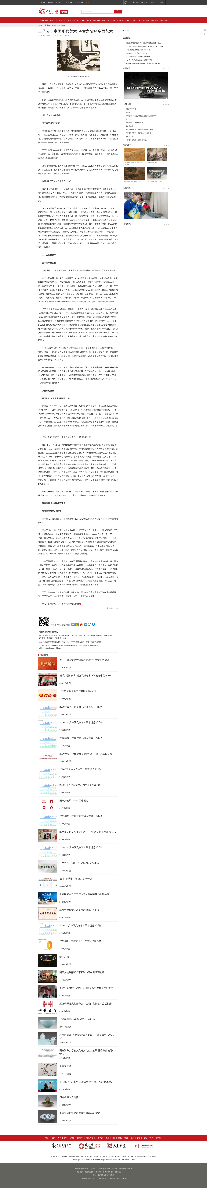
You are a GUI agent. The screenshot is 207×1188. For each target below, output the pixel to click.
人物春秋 (62, 25)
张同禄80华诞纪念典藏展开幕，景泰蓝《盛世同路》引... (144, 63)
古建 (161, 20)
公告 (143, 20)
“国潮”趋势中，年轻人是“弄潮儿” (76, 878)
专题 (53, 1138)
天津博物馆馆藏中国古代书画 (132, 181)
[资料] (121, 20)
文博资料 (80, 1138)
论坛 (132, 1138)
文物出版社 (130, 1156)
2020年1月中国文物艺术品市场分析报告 (80, 785)
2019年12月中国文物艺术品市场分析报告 (81, 816)
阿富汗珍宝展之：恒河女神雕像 (136, 140)
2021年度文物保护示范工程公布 (136, 53)
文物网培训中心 (131, 109)
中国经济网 (99, 1160)
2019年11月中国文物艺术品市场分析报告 (81, 847)
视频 (65, 1138)
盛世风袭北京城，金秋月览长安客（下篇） (140, 129)
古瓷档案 (89, 1138)
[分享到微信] (89, 624)
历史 (98, 20)
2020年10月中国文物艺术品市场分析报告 (81, 738)
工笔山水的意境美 (152, 162)
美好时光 (129, 112)
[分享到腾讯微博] (85, 624)
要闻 (46, 20)
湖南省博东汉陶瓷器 (70, 1097)
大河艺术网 (106, 1156)
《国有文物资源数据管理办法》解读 (138, 50)
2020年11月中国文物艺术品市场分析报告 (81, 722)
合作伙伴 (122, 1168)
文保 (55, 20)
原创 (72, 1138)
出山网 (60, 1156)
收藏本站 (50, 2)
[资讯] (42, 20)
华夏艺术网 (117, 1160)
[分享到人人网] (93, 624)
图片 (82, 2)
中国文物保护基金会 (142, 1156)
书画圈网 (76, 1156)
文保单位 (128, 20)
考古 (51, 20)
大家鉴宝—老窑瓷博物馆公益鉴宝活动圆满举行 (84, 894)
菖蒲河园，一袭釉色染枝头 (135, 123)
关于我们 (78, 1168)
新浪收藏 (54, 1156)
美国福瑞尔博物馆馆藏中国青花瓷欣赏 (79, 1113)
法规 (147, 20)
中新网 (133, 1160)
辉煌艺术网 (97, 1156)
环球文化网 (121, 1156)
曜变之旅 (64, 956)
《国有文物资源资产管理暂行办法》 (78, 691)
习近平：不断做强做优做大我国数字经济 (139, 60)
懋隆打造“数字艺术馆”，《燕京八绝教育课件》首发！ (87, 988)
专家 (138, 20)
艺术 (76, 2)
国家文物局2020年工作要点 (73, 800)
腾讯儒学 (75, 1160)
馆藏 (134, 20)
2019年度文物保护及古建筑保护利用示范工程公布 (85, 753)
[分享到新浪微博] (81, 624)
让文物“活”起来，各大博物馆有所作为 (79, 863)
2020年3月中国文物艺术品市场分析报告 (80, 769)
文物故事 (88, 20)
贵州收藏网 (90, 1160)
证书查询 (99, 1138)
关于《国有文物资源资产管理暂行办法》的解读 (84, 660)
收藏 (71, 2)
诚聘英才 (129, 1168)
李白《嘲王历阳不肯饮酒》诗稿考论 (138, 57)
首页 (44, 2)
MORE (165, 68)
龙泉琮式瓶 (129, 126)
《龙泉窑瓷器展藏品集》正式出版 (77, 1019)
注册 (161, 2)
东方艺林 (82, 1160)
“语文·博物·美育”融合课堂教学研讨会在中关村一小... (86, 675)
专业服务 (85, 1168)
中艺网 (113, 1156)
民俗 (103, 20)
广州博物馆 (108, 1160)
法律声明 (114, 1168)
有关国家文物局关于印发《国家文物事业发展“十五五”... (144, 43)
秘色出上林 (129, 136)
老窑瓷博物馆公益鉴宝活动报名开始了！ (80, 910)
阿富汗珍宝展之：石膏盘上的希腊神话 (138, 133)
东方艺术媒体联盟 (86, 1156)
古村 (165, 20)
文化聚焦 (53, 25)
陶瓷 (113, 1138)
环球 (64, 20)
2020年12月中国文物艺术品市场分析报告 (81, 706)
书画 (107, 1138)
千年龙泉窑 (65, 1066)
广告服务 (92, 1168)
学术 (107, 20)
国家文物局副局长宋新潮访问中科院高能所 (81, 972)
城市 (69, 20)
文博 (65, 2)
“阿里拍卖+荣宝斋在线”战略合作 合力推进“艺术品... (86, 1081)
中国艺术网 (68, 1156)
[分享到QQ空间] (77, 624)
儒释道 (113, 20)
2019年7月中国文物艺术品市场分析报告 (80, 941)
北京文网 (153, 1156)
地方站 (158, 1138)
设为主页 (58, 2)
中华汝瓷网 (125, 1160)
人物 (94, 20)
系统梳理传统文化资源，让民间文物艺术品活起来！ (86, 1003)
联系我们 (100, 1168)
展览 (120, 1138)
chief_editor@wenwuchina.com (51, 648)
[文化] (82, 20)
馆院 (73, 20)
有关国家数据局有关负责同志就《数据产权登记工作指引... (145, 46)
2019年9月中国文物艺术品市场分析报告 (80, 925)
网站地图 (107, 1168)
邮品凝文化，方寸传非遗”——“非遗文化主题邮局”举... (87, 831)
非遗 (60, 20)
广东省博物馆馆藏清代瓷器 (154, 181)
